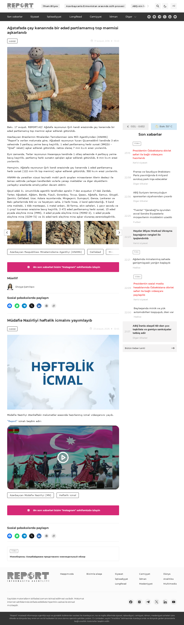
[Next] (146, 6)
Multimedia (170, 583)
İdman (142, 579)
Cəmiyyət (144, 574)
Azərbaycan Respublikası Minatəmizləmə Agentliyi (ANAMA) (46, 251)
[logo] (20, 6)
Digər (129, 16)
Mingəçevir (115, 251)
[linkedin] (170, 16)
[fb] (149, 16)
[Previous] (7, 233)
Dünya (166, 574)
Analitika (168, 579)
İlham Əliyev (50, 6)
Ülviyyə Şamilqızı (24, 286)
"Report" (12, 421)
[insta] (154, 16)
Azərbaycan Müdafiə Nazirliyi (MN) (30, 495)
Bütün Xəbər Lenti (135, 348)
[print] (46, 305)
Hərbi (12, 41)
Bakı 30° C (166, 126)
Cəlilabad (95, 251)
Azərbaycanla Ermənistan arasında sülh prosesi (95, 6)
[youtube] (175, 16)
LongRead (120, 583)
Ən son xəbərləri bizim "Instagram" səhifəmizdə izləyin (66, 267)
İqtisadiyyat (121, 579)
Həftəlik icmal (67, 495)
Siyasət (119, 574)
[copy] (53, 305)
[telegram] (159, 16)
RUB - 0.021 (138, 126)
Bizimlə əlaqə (94, 574)
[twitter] (164, 16)
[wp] (17, 305)
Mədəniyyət (146, 583)
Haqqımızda (67, 574)
